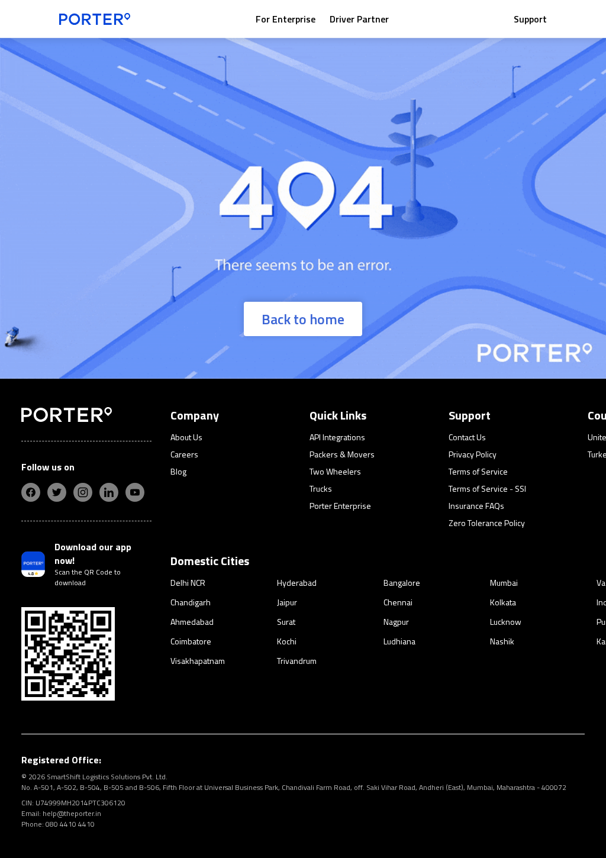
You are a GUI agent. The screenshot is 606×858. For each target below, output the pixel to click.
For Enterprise (285, 19)
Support (530, 19)
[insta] (82, 492)
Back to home (303, 319)
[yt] (134, 492)
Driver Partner (359, 19)
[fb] (30, 492)
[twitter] (56, 492)
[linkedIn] (108, 492)
